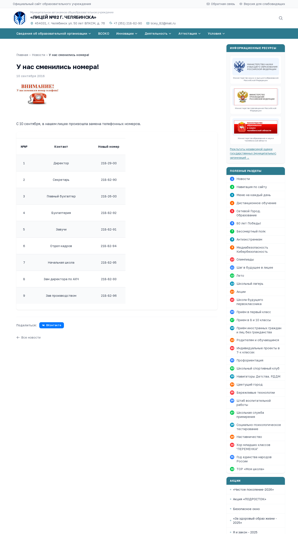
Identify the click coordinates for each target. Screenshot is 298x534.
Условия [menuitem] (214, 33)
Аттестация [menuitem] (187, 33)
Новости (38, 55)
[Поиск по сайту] (280, 18)
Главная (22, 55)
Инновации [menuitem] (125, 33)
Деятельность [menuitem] (156, 33)
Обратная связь (223, 4)
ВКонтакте (53, 325)
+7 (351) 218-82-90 (128, 23)
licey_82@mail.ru (163, 23)
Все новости (31, 337)
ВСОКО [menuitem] (103, 33)
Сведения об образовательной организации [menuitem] (51, 33)
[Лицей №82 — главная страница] (20, 18)
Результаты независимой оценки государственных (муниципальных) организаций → (253, 153)
